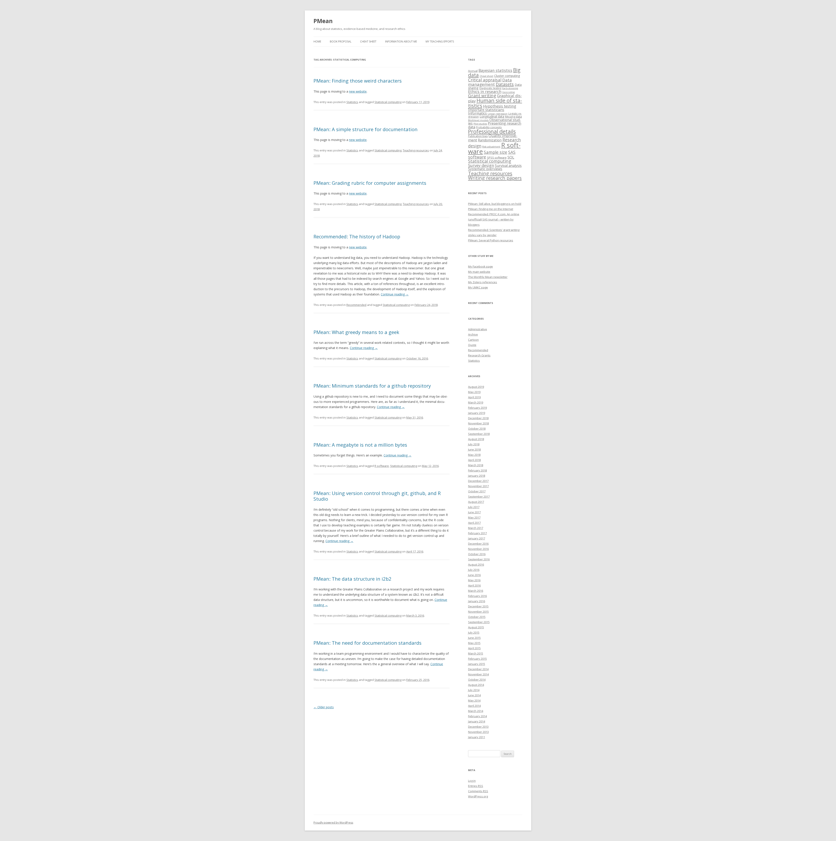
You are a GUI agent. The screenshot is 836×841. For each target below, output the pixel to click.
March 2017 (475, 528)
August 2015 (476, 627)
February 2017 (477, 533)
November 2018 (478, 423)
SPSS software (497, 157)
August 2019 (476, 387)
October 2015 (476, 617)
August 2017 (476, 502)
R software (381, 466)
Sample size (495, 152)
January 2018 (476, 476)
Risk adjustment (491, 146)
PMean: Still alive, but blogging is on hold (494, 204)
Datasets (505, 84)
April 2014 (474, 706)
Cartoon (473, 340)
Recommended (356, 305)
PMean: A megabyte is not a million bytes (360, 444)
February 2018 (477, 470)
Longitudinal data (492, 116)
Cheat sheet (368, 41)
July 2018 (473, 444)
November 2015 (478, 612)
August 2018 (476, 439)
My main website (479, 272)
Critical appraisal (484, 80)
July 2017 (473, 507)
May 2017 (474, 517)
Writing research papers (495, 178)
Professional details (492, 131)
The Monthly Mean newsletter (487, 277)
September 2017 (479, 496)
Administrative (477, 329)
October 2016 (476, 554)
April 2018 (474, 460)
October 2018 (476, 429)
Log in (472, 781)
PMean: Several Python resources (490, 240)
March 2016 (475, 591)
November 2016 (478, 549)
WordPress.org (478, 796)
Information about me (401, 41)
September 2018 (479, 434)
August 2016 (476, 564)
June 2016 (474, 575)
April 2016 (474, 585)
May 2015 (474, 643)
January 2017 (476, 538)
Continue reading (395, 294)
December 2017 (478, 481)
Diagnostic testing (490, 88)
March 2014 (475, 711)
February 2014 (477, 716)
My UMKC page (478, 287)
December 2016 (478, 544)
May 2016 (474, 580)
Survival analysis (508, 165)
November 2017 (478, 486)
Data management (490, 82)
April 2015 (474, 648)
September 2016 (479, 559)
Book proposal (340, 41)
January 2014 (476, 721)
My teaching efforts (440, 41)
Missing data (513, 117)
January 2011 (476, 737)
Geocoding (508, 92)
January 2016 (476, 601)
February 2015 (477, 659)
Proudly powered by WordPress (333, 822)
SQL (510, 157)
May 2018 (474, 455)
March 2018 (475, 465)
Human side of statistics (495, 103)
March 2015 (475, 653)
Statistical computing (387, 102)
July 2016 (473, 570)
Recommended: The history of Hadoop (357, 236)
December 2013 (478, 727)
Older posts (324, 707)
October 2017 (476, 491)
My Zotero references (482, 282)
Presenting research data (494, 125)
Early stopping (510, 88)
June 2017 (474, 512)
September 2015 (479, 622)
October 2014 (476, 680)
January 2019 (476, 413)
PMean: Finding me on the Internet (490, 209)
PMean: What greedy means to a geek (356, 332)
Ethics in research (484, 91)
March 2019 (475, 402)
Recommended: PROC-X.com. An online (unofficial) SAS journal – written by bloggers (493, 219)
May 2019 (474, 392)
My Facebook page (480, 266)
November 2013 (478, 732)
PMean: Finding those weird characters (358, 80)
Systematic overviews (485, 168)
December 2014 (478, 669)
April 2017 (474, 523)
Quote (472, 345)
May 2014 (474, 700)
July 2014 (473, 690)
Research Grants (479, 355)
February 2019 (477, 408)
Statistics (352, 102)
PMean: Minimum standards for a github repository (372, 385)
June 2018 (474, 449)
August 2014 (476, 685)
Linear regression (497, 113)
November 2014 (478, 674)
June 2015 (474, 638)
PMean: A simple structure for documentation (366, 129)
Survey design (481, 165)
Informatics (477, 113)
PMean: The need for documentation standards (367, 642)
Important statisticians (486, 109)
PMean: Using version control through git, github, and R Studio (377, 496)
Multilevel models (478, 120)
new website (358, 91)
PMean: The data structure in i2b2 (352, 578)
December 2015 (478, 606)
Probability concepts (489, 127)
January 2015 (476, 664)
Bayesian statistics (495, 70)
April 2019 (474, 397)
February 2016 (477, 596)
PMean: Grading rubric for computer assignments (370, 183)
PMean (323, 21)
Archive (473, 334)
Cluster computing (507, 76)
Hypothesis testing (499, 106)
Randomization (490, 140)
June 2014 (474, 695)
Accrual (473, 71)
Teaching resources (416, 150)
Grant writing (482, 95)
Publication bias (478, 136)
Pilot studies (480, 123)
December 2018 (478, 418)
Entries (475, 786)
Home (317, 41)
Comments (478, 791)
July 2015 (473, 632)
